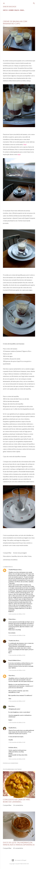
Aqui (24, 144)
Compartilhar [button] (7, 553)
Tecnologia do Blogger (20, 860)
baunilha (14, 556)
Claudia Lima (12, 640)
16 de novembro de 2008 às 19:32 (16, 614)
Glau (9, 675)
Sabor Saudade (9, 7)
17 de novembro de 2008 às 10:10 (16, 670)
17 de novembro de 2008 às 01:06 (16, 635)
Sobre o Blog (14, 10)
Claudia (10, 727)
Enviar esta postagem (20, 553)
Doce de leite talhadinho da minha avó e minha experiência (19, 843)
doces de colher (22, 556)
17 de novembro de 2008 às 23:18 (16, 722)
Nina (9, 706)
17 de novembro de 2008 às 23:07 (16, 701)
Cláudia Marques (13, 569)
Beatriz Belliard (12, 660)
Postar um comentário (10, 763)
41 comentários (18, 848)
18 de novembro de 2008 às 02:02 (16, 759)
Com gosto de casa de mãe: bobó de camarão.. (16, 800)
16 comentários (18, 805)
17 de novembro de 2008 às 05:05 (16, 655)
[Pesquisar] (34, 3)
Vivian (10, 619)
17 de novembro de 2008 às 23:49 (16, 742)
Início (5, 10)
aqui (19, 154)
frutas (29, 556)
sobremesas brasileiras (10, 559)
